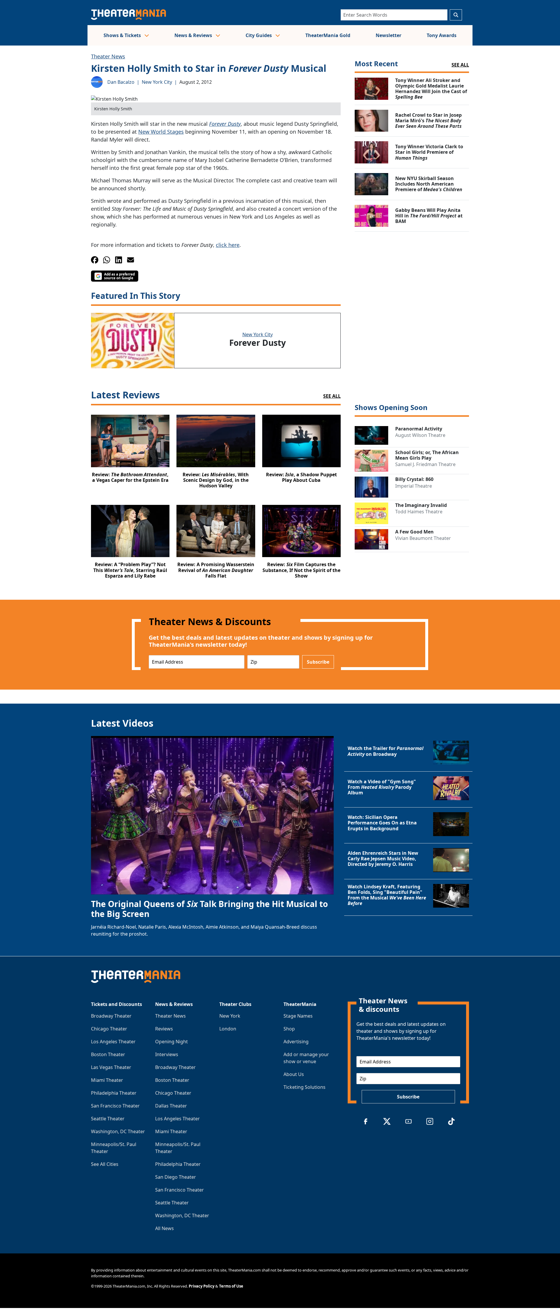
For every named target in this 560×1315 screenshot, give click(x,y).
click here (227, 244)
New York (229, 1016)
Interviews (166, 1054)
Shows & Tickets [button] (123, 35)
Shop (289, 1029)
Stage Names (298, 1016)
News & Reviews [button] (193, 35)
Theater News (108, 56)
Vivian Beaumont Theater (423, 538)
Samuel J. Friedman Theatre (425, 464)
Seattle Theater (108, 1118)
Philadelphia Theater (113, 1093)
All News (164, 1228)
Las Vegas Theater (111, 1067)
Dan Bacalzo (120, 82)
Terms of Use (231, 1286)
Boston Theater (108, 1054)
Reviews (164, 1029)
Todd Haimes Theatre (418, 511)
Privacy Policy (201, 1286)
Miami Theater (107, 1080)
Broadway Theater (111, 1016)
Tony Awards (441, 35)
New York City (157, 82)
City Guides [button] (259, 35)
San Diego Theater (175, 1177)
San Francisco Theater (115, 1106)
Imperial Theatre (413, 486)
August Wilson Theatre (420, 435)
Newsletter (388, 35)
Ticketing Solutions (305, 1087)
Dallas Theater (171, 1106)
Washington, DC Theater (118, 1131)
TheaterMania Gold (327, 35)
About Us (294, 1074)
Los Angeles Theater (113, 1041)
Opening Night (171, 1041)
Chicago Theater (109, 1029)
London (227, 1029)
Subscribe (318, 662)
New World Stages (161, 131)
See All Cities (104, 1164)
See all (460, 65)
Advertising (296, 1041)
